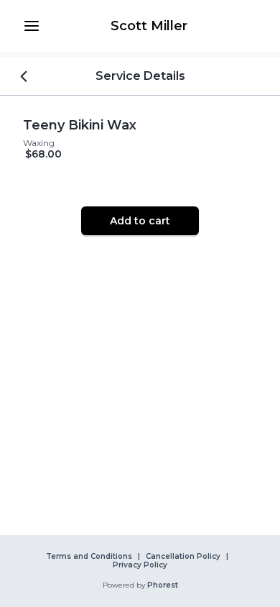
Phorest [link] (162, 585)
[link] (148, 26)
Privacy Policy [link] (140, 565)
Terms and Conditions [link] (89, 556)
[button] (31, 26)
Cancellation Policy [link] (183, 556)
